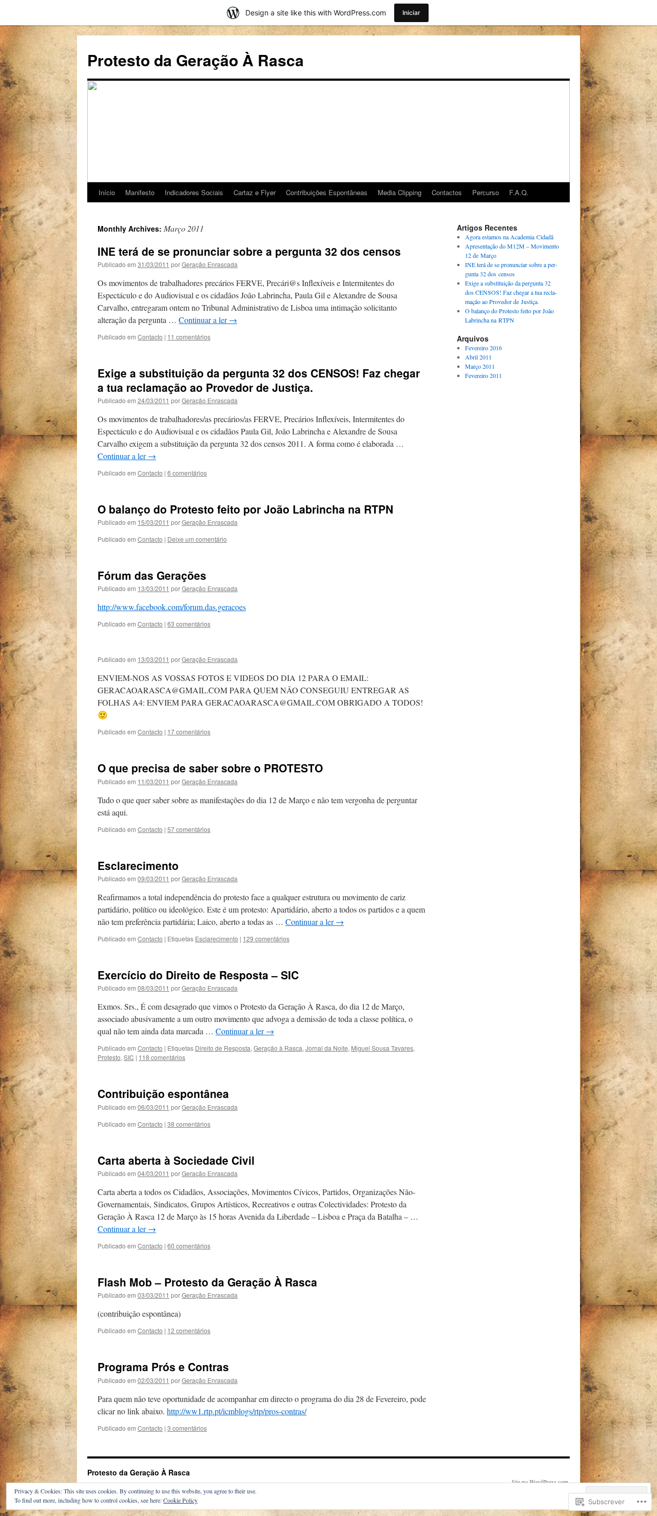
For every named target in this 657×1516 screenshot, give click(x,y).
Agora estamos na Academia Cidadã (509, 237)
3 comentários (187, 1428)
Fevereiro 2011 (483, 375)
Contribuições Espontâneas (327, 192)
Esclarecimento (138, 865)
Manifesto (139, 192)
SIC (129, 1057)
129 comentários (266, 938)
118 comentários (162, 1057)
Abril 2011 (478, 357)
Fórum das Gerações (152, 575)
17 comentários (188, 731)
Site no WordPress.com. (540, 1481)
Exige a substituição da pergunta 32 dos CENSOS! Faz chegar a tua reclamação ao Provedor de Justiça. (259, 379)
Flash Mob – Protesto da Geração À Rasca (207, 1282)
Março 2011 (480, 366)
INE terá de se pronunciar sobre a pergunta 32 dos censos (249, 251)
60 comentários (188, 1245)
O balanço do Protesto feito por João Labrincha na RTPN (245, 509)
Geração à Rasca (278, 1048)
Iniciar (411, 12)
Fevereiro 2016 (483, 348)
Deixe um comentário (197, 539)
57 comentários (188, 829)
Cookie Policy (180, 1500)
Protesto (109, 1057)
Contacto (150, 336)
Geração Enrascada (210, 264)
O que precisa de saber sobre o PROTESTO (210, 767)
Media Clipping (399, 192)
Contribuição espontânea (163, 1093)
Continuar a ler (208, 319)
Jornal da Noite (326, 1048)
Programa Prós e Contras (163, 1366)
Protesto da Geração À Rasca (195, 60)
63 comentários (188, 623)
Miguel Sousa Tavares (382, 1048)
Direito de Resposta (222, 1048)
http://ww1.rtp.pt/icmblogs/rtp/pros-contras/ (236, 1411)
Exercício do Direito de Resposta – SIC (198, 974)
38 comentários (188, 1124)
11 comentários (188, 336)
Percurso (485, 192)
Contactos (447, 192)
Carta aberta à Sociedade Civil (176, 1160)
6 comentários (187, 472)
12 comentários (188, 1330)
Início (107, 192)
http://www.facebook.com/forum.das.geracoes (172, 606)
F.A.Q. (519, 192)
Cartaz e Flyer (255, 192)
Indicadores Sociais (194, 192)
